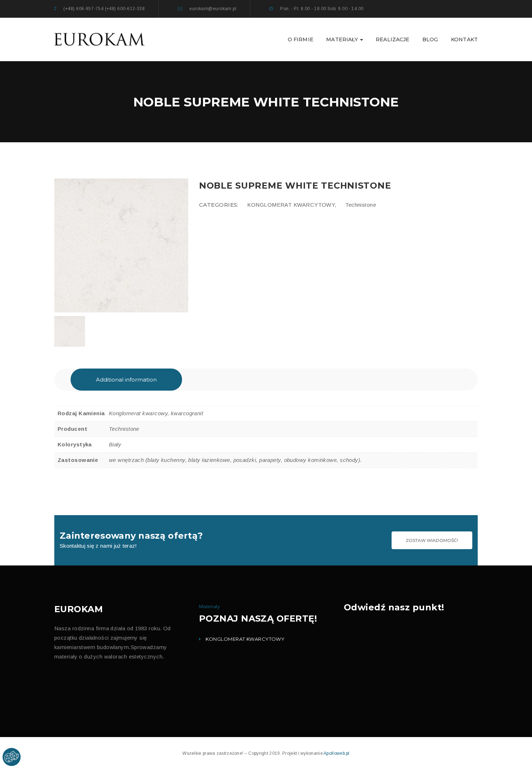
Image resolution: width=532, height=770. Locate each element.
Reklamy (207, 192)
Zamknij (282, 269)
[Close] (349, 129)
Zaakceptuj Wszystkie (323, 270)
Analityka (208, 178)
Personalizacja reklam (221, 221)
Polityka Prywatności (238, 242)
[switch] (193, 175)
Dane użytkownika (217, 206)
